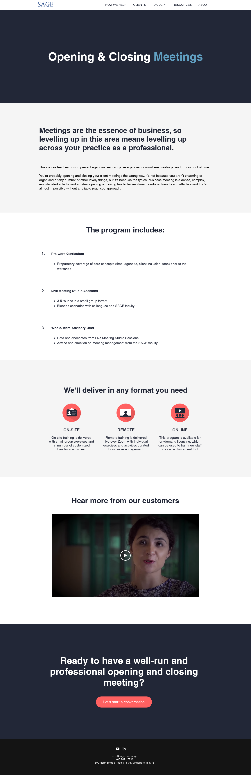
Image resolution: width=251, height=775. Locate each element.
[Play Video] (125, 555)
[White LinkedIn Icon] (124, 749)
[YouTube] (118, 749)
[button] (116, 4)
